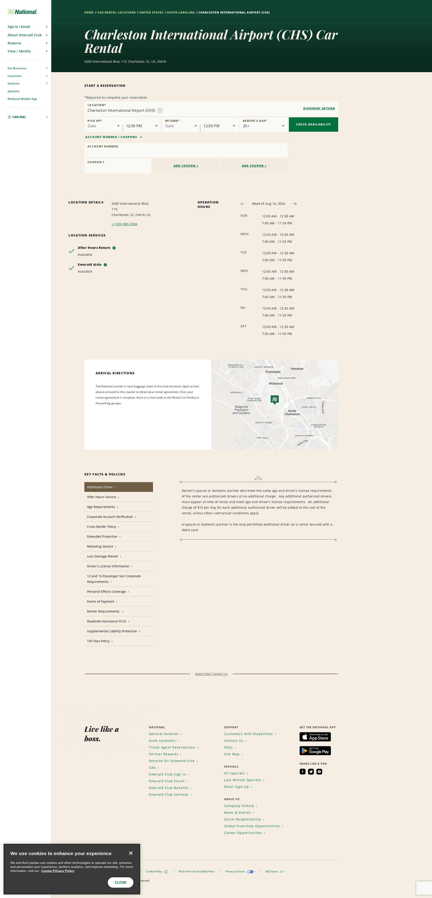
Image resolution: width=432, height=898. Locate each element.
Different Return (319, 108)
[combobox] (211, 109)
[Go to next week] (294, 204)
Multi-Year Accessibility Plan (196, 871)
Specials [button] (13, 91)
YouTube (319, 772)
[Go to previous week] (243, 204)
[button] (25, 26)
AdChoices (272, 871)
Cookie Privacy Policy (57, 871)
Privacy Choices (235, 871)
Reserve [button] (14, 43)
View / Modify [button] (19, 51)
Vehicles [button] (14, 83)
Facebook (302, 772)
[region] (72, 869)
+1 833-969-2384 (124, 224)
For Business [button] (17, 68)
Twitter (311, 772)
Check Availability (313, 124)
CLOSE (120, 882)
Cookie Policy (154, 871)
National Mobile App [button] (22, 99)
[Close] (130, 853)
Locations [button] (15, 76)
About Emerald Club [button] (25, 35)
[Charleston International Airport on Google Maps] (274, 405)
